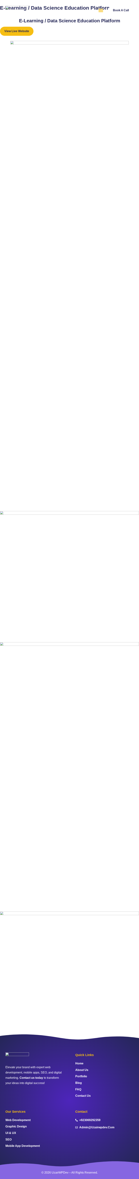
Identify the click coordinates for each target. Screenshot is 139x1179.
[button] (101, 10)
